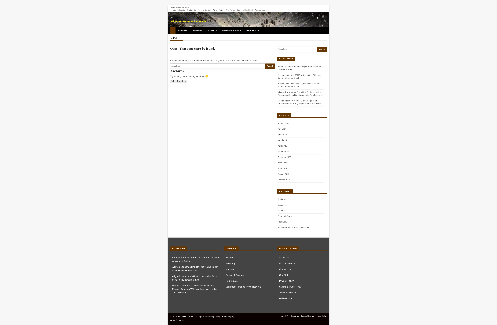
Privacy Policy (218, 10)
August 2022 (283, 174)
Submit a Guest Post (245, 10)
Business (182, 31)
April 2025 (282, 163)
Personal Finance (231, 31)
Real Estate (252, 31)
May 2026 (282, 140)
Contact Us (191, 10)
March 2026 (283, 151)
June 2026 (282, 134)
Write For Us (230, 10)
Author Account (260, 10)
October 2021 (284, 180)
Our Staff (283, 275)
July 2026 (282, 129)
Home (174, 10)
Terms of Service (204, 10)
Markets (212, 31)
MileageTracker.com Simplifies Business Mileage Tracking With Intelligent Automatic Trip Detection (194, 289)
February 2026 (284, 157)
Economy (197, 31)
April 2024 (282, 168)
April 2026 (282, 146)
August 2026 (283, 123)
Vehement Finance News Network (293, 227)
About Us (181, 10)
